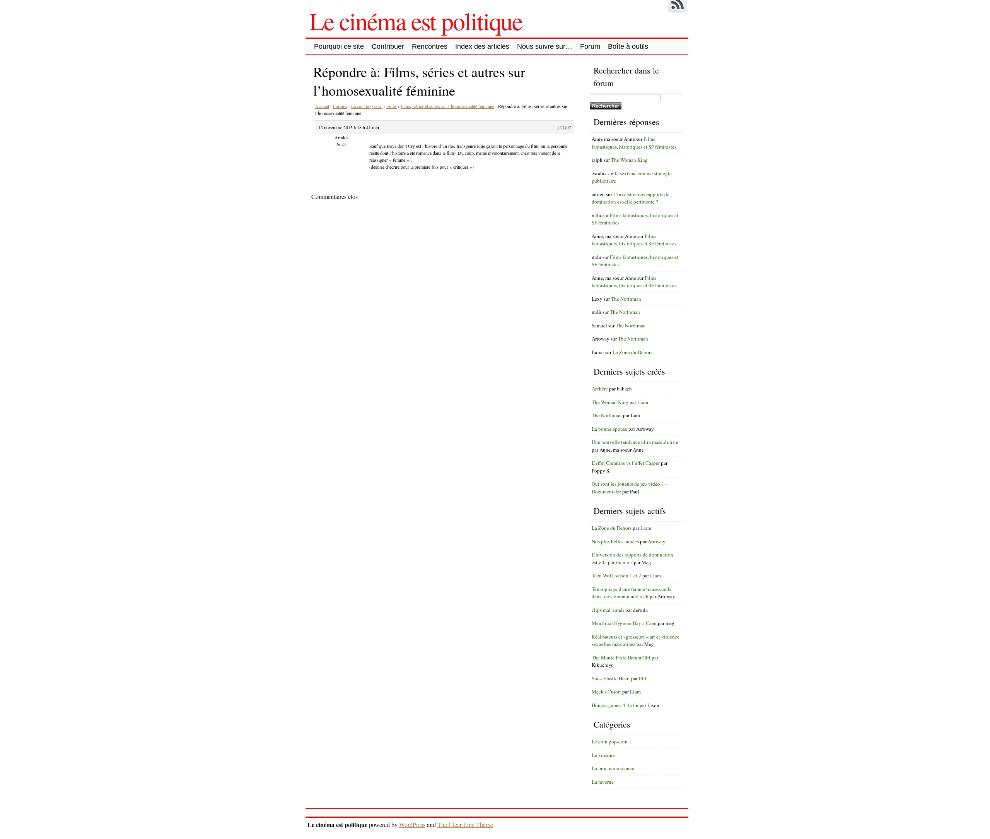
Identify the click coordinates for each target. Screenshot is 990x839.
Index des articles (482, 46)
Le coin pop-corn (366, 106)
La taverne (603, 781)
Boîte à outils (628, 46)
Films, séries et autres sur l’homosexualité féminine (447, 106)
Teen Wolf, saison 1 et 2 (616, 575)
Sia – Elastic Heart (611, 678)
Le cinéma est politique (415, 20)
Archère (600, 388)
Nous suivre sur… (544, 46)
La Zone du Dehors (632, 352)
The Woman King (629, 159)
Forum (590, 46)
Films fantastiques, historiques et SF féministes (634, 142)
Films (391, 106)
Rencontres (429, 46)
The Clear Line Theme (465, 824)
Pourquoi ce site (339, 46)
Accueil (322, 106)
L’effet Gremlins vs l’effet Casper (626, 462)
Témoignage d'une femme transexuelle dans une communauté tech (632, 593)
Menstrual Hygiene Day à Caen (624, 623)
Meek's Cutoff (606, 691)
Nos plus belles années (615, 541)
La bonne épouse (609, 428)
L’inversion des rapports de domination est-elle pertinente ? (630, 198)
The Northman (626, 298)
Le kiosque (603, 755)
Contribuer (388, 46)
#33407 (564, 127)
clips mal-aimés (608, 609)
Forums (340, 106)
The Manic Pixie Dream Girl (621, 657)
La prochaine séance (613, 768)
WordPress (412, 824)
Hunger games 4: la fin (615, 705)
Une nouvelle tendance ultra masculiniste (635, 441)
